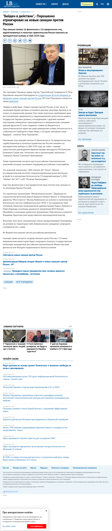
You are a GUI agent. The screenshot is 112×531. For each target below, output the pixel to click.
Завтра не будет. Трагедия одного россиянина (90, 114)
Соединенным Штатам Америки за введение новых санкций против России (37, 97)
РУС (102, 4)
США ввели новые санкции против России (22, 254)
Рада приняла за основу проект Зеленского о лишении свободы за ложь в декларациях (37, 367)
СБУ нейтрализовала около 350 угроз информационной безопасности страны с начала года (35, 377)
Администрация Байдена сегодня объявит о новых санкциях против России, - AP (35, 263)
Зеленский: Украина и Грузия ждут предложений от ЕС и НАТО (31, 387)
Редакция (43, 468)
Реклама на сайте (19, 468)
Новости (40, 4)
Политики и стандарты (60, 468)
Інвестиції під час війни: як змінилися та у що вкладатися (98, 157)
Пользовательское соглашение (85, 468)
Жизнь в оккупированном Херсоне (90, 71)
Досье (65, 4)
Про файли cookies (9, 526)
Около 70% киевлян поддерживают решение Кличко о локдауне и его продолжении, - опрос (35, 429)
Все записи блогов (86, 212)
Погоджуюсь (36, 526)
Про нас (6, 468)
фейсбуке (13, 101)
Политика (14, 12)
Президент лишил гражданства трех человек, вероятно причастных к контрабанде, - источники (34, 272)
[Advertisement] (38, 304)
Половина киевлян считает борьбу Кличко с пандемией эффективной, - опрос (35, 410)
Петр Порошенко (24, 282)
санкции (8, 282)
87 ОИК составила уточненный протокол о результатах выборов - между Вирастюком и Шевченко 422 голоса (36, 458)
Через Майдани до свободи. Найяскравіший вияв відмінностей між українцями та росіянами (92, 188)
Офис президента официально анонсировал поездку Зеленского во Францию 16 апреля (34, 447)
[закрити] (46, 511)
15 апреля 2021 (25, 12)
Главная (6, 12)
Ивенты (33, 468)
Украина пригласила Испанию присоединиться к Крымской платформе (35, 419)
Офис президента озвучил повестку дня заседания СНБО (29, 438)
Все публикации (84, 139)
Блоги (54, 4)
